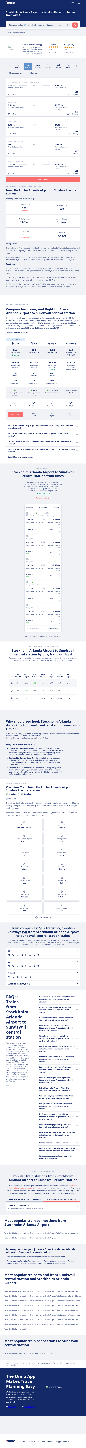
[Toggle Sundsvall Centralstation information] (77, 1207)
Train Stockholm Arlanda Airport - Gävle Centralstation (26, 1238)
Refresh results (41, 498)
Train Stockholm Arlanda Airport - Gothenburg (22, 1305)
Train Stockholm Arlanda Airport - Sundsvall (47, 1233)
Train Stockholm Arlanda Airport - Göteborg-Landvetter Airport (55, 1305)
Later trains (53, 629)
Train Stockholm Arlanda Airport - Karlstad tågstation (51, 1319)
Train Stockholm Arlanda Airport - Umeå (20, 1315)
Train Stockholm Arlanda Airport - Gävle (45, 1238)
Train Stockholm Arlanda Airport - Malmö (20, 1301)
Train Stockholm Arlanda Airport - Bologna (47, 1291)
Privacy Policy (47, 1441)
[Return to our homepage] (10, 3)
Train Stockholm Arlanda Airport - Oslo (19, 1329)
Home (8, 1363)
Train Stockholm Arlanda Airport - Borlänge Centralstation (53, 1310)
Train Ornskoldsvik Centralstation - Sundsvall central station (54, 1324)
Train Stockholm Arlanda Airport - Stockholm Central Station (28, 1233)
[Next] (76, 66)
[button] (51, 25)
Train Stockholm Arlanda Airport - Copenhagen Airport (26, 1296)
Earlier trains (33, 629)
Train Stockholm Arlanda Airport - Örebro (20, 1310)
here (60, 637)
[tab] (15, 72)
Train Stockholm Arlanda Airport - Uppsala (47, 1315)
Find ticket (24, 211)
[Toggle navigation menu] (78, 3)
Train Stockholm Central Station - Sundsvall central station (27, 1353)
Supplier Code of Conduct (66, 1441)
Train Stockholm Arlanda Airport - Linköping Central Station (53, 1301)
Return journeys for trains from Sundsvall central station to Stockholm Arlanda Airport (24, 1262)
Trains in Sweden (28, 1363)
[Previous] (11, 675)
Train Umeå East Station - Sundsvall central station (24, 1319)
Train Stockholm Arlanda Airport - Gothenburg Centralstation (28, 1291)
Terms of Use (33, 1441)
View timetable (24, 238)
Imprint (22, 1441)
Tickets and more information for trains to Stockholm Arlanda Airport (61, 1262)
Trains (16, 1363)
